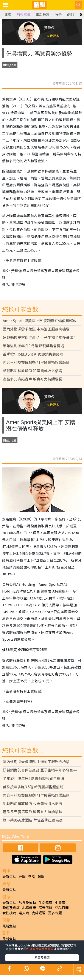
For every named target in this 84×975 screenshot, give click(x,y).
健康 (7, 14)
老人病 (24, 912)
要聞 (22, 876)
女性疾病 (9, 912)
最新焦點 (9, 876)
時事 (58, 14)
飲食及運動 (27, 902)
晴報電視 (23, 14)
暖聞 (41, 876)
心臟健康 (29, 907)
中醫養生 (62, 902)
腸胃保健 (45, 907)
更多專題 (55, 912)
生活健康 (45, 902)
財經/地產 (9, 65)
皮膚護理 (38, 912)
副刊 (70, 14)
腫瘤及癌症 (11, 907)
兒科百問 (62, 907)
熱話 (31, 876)
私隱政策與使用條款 (40, 949)
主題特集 (43, 14)
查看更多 (52, 35)
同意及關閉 (42, 957)
